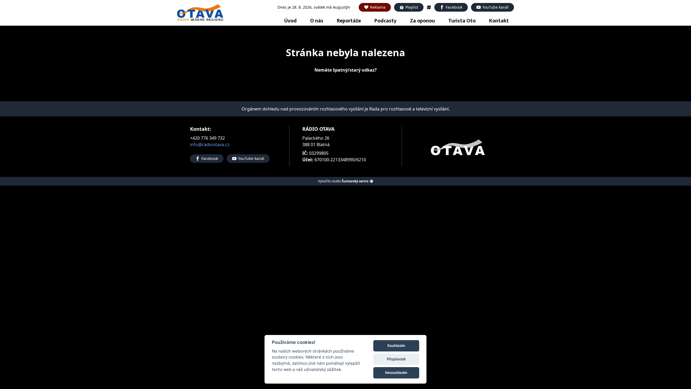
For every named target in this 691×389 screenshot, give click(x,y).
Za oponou (422, 21)
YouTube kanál (495, 7)
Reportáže (349, 21)
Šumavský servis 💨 (357, 181)
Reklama (377, 7)
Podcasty (385, 21)
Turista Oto (462, 21)
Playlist (411, 7)
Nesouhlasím (396, 372)
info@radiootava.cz (209, 144)
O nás (316, 21)
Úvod (290, 21)
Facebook (454, 7)
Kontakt (499, 21)
